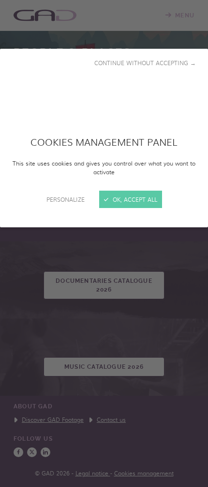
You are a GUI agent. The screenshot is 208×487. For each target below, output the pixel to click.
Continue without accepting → (145, 62)
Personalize (65, 199)
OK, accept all (134, 199)
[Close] (104, 243)
